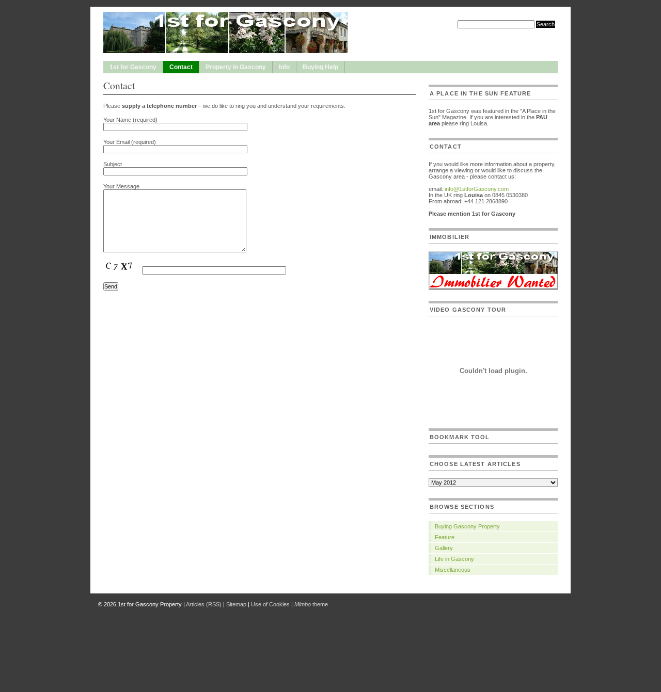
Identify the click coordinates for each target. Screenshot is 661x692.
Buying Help (320, 67)
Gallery (444, 548)
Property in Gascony (236, 67)
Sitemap (236, 604)
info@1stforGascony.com (477, 189)
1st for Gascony (132, 67)
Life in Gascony (454, 559)
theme (311, 604)
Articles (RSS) (204, 604)
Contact (181, 67)
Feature (444, 537)
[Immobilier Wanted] (493, 287)
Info (284, 67)
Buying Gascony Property (467, 526)
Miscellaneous (452, 570)
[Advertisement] (330, 637)
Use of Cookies (270, 604)
